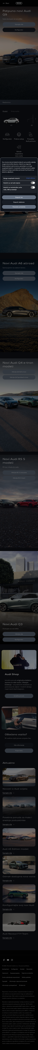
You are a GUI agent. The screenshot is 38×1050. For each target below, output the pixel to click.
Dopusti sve (19, 197)
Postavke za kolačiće (19, 207)
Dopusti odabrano (19, 202)
